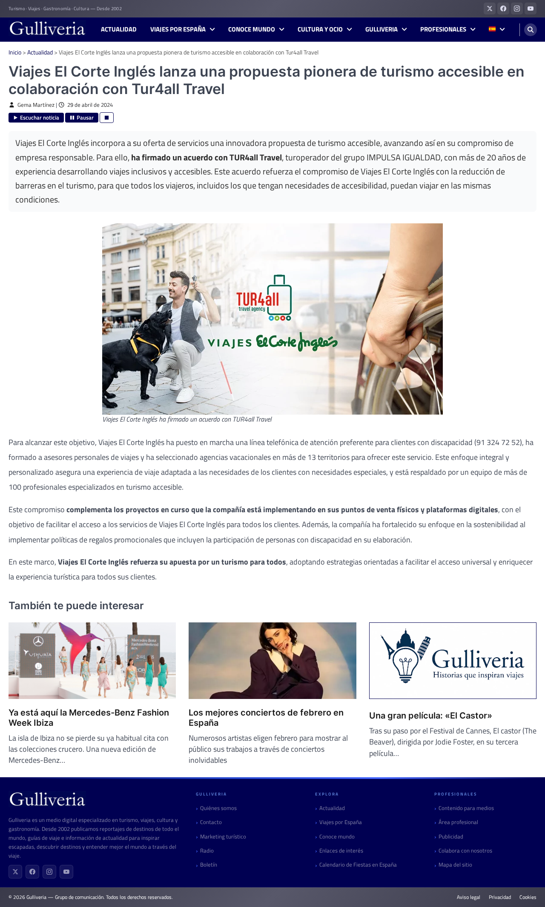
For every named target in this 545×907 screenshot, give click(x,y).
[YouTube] (66, 871)
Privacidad (500, 897)
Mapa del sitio (455, 865)
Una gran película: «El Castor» (430, 715)
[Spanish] (496, 29)
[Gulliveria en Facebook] (503, 8)
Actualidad (119, 29)
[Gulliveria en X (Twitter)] (490, 8)
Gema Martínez (35, 105)
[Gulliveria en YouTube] (530, 8)
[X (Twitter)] (15, 871)
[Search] (530, 29)
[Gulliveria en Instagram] (517, 8)
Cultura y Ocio (320, 29)
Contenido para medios (466, 808)
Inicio (15, 52)
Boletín (208, 865)
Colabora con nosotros (465, 851)
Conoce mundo (251, 29)
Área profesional (458, 822)
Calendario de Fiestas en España (358, 865)
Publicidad (451, 837)
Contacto (211, 822)
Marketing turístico (223, 837)
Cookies (527, 897)
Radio (207, 851)
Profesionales (443, 29)
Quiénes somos (218, 808)
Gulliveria (381, 29)
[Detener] (107, 117)
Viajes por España (178, 29)
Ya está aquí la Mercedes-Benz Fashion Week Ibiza (89, 717)
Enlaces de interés (341, 851)
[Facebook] (32, 871)
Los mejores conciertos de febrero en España (266, 717)
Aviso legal (468, 897)
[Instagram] (49, 871)
